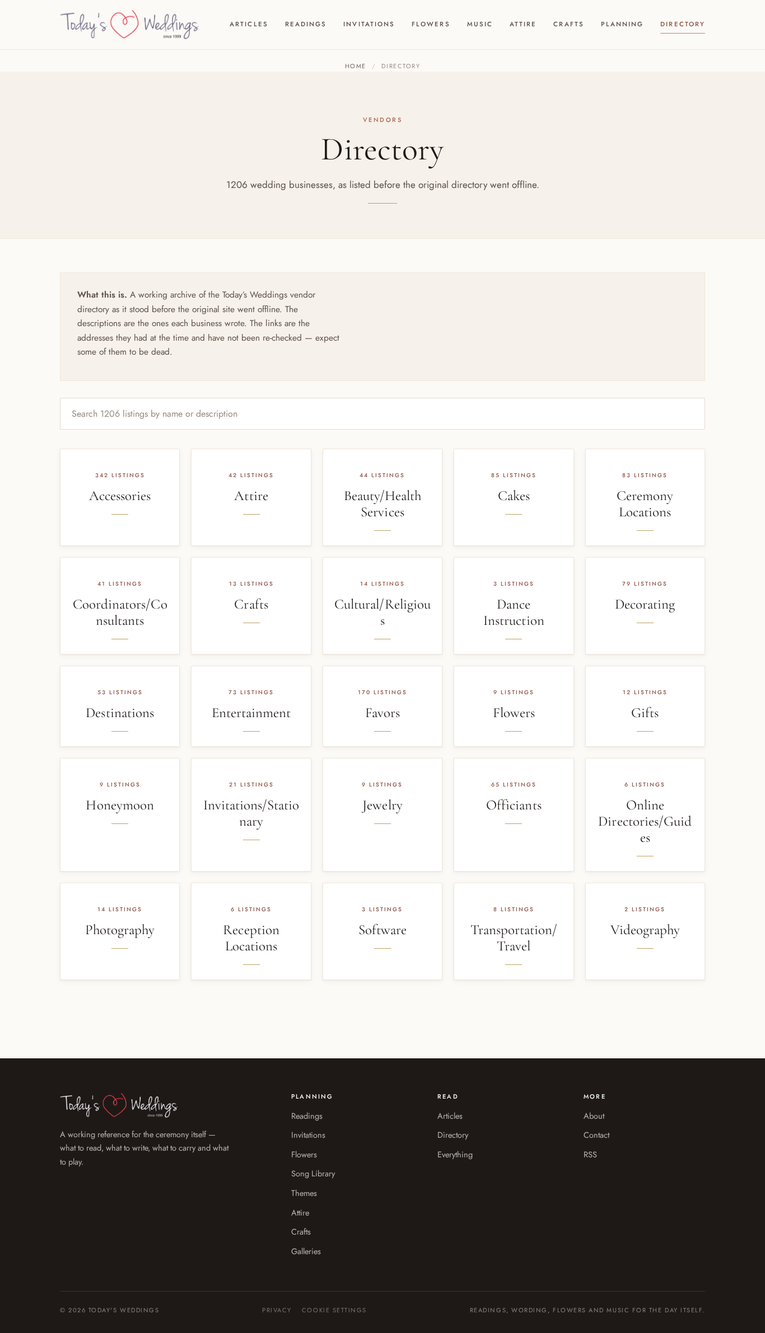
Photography (120, 929)
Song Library (313, 1173)
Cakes (514, 495)
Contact (596, 1135)
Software (382, 929)
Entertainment (251, 712)
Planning (622, 24)
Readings (306, 24)
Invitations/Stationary (251, 813)
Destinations (120, 712)
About (594, 1116)
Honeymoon (119, 805)
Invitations (369, 24)
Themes (304, 1193)
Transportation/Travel (514, 937)
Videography (645, 929)
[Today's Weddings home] (129, 24)
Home (355, 66)
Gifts (645, 712)
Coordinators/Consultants (120, 612)
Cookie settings (334, 1310)
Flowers (431, 24)
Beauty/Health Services (383, 503)
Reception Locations (251, 937)
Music (480, 24)
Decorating (645, 604)
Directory (682, 24)
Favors (382, 712)
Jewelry (382, 805)
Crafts (568, 24)
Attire (523, 24)
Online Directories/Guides (645, 821)
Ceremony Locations (645, 503)
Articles (249, 24)
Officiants (514, 805)
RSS (590, 1154)
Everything (455, 1154)
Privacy (277, 1310)
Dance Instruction (513, 612)
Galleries (306, 1251)
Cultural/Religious (382, 612)
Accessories (120, 495)
